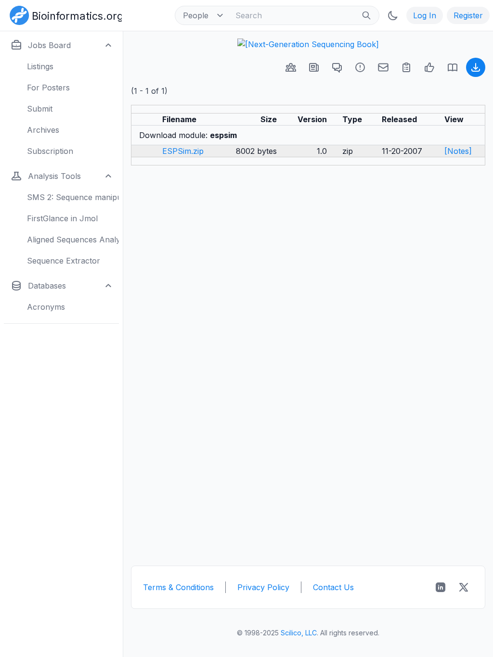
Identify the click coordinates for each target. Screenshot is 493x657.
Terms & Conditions (178, 587)
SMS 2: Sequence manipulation (73, 197)
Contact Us (333, 587)
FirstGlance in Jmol (62, 218)
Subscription (50, 151)
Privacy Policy (263, 587)
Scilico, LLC (299, 633)
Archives (43, 130)
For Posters (48, 87)
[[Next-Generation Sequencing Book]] (308, 44)
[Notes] (458, 151)
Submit (39, 109)
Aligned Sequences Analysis (73, 239)
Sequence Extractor (63, 260)
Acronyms (46, 307)
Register (468, 15)
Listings (40, 66)
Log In (424, 15)
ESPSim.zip (183, 151)
